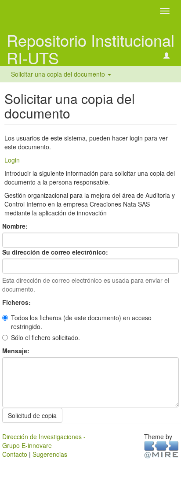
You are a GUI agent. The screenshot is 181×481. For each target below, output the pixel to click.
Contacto (14, 454)
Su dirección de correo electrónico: (56, 252)
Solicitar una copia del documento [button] (59, 74)
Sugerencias (50, 454)
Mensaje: (16, 350)
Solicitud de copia (32, 415)
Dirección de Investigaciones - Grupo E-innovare (44, 441)
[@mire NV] (161, 448)
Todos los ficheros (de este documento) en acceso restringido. (81, 322)
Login (12, 159)
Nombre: (15, 226)
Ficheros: (17, 302)
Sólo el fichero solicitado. (45, 337)
